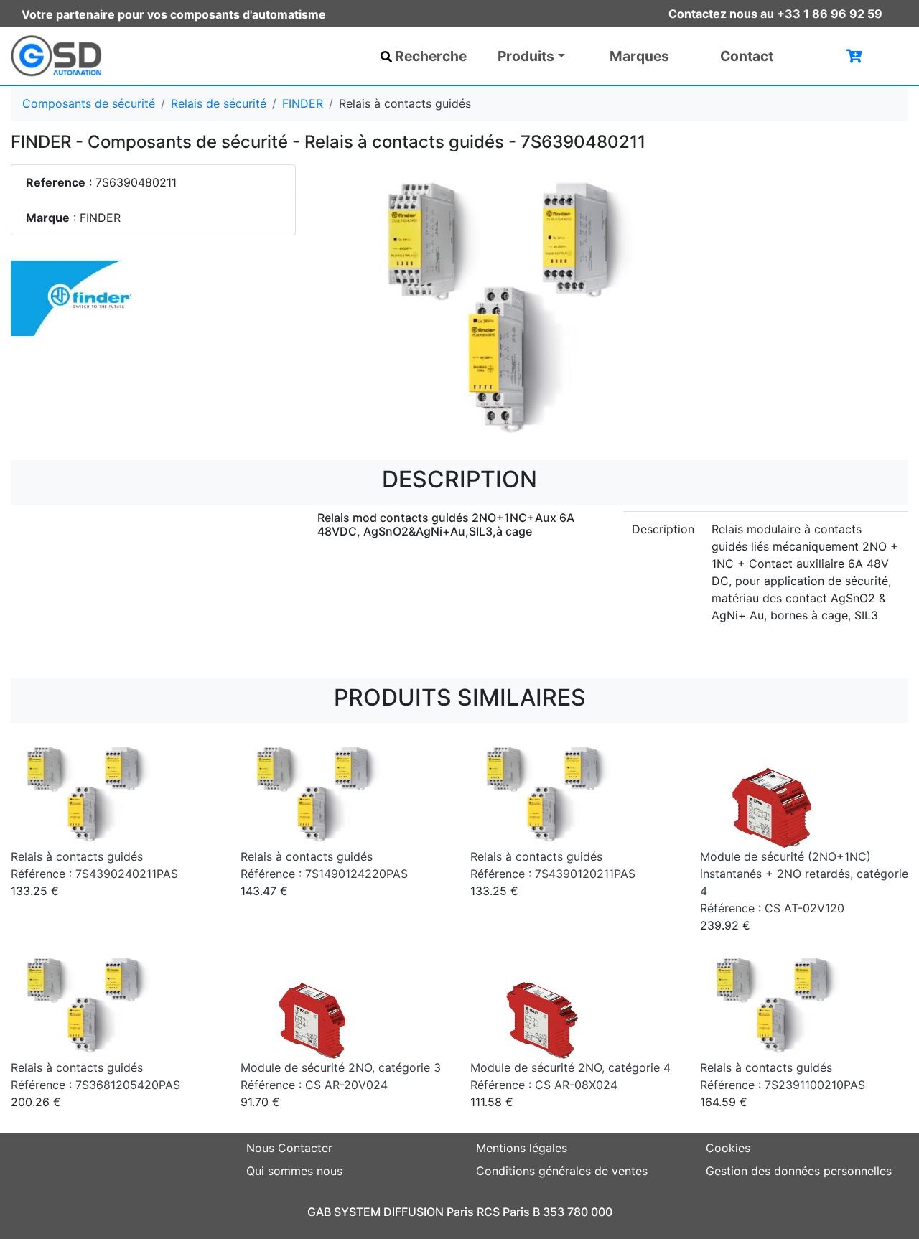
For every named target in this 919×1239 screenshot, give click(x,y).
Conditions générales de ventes (562, 1171)
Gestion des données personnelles (799, 1171)
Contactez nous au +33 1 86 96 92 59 (775, 13)
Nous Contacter (289, 1148)
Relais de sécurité (218, 103)
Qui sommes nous (294, 1171)
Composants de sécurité (88, 103)
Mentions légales (521, 1148)
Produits (526, 56)
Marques (639, 56)
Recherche (431, 56)
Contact (746, 56)
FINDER (302, 103)
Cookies (728, 1148)
